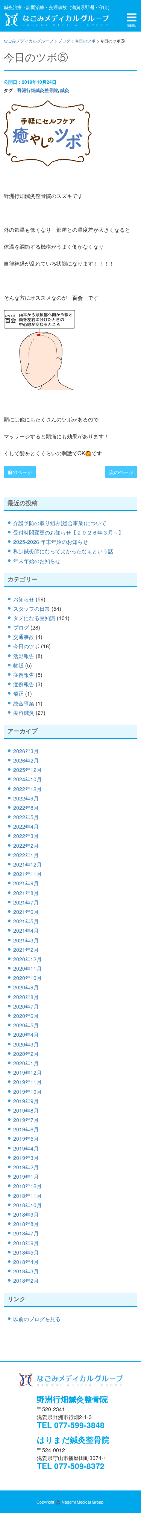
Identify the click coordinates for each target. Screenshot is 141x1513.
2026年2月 (26, 760)
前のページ (20, 472)
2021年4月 (26, 930)
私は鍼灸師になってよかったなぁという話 (63, 551)
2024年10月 (27, 779)
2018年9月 (26, 1214)
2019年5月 (26, 1138)
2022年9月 (26, 798)
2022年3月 (26, 836)
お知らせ (23, 599)
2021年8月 (26, 893)
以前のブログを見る (37, 1319)
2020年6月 (26, 1015)
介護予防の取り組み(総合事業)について (59, 523)
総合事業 (23, 703)
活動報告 (23, 656)
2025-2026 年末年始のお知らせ (50, 541)
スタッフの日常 (31, 608)
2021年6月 (26, 911)
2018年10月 (27, 1205)
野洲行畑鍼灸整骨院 (37, 90)
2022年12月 (27, 789)
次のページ (121, 472)
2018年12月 (27, 1186)
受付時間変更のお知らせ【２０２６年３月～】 (68, 532)
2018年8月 (26, 1224)
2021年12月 (27, 864)
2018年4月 (26, 1261)
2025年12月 (27, 769)
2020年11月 (27, 968)
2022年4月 (26, 826)
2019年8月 (26, 1110)
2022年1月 (26, 855)
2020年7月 (26, 1006)
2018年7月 (26, 1233)
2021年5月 (26, 921)
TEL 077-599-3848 (71, 1424)
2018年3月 (26, 1271)
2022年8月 (26, 807)
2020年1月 (26, 1063)
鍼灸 (64, 90)
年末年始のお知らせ (37, 561)
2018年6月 (26, 1243)
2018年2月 (26, 1280)
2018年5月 (26, 1252)
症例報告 (23, 674)
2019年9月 (26, 1101)
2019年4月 (26, 1148)
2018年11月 (27, 1195)
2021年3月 (26, 940)
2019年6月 (26, 1129)
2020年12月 (27, 959)
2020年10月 (27, 977)
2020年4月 (26, 1034)
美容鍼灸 (23, 712)
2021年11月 (27, 873)
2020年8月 (26, 997)
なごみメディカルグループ (56, 19)
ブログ (21, 627)
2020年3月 (26, 1044)
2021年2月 (26, 949)
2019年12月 (27, 1072)
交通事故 (23, 636)
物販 (18, 665)
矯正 (18, 693)
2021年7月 (26, 902)
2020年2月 (26, 1053)
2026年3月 (26, 751)
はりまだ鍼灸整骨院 (73, 1439)
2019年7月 (26, 1119)
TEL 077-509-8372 (71, 1465)
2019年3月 (26, 1157)
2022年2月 (26, 845)
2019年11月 (27, 1082)
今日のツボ (26, 646)
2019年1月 (26, 1176)
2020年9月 (26, 987)
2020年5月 (26, 1025)
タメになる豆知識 (34, 618)
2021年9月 (26, 883)
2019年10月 (27, 1091)
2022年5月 (26, 817)
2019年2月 (26, 1167)
